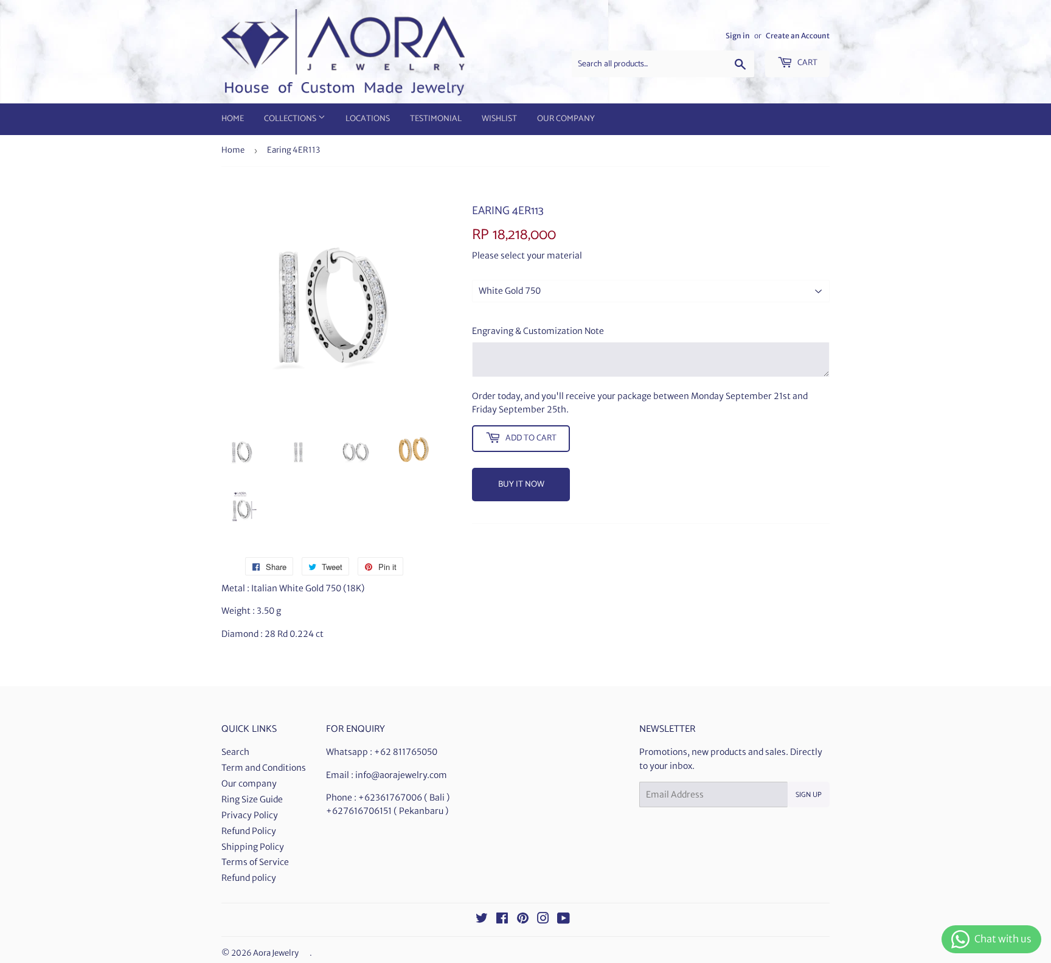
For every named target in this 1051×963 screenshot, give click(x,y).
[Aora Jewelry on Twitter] (482, 919)
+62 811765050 (405, 751)
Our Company (566, 119)
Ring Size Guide (252, 799)
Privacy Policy (249, 815)
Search (235, 751)
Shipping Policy (252, 846)
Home (232, 119)
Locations (367, 119)
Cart (806, 63)
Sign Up (809, 795)
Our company (249, 783)
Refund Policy (248, 831)
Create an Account (798, 35)
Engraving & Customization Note (538, 330)
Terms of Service (255, 862)
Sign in (738, 35)
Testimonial (436, 119)
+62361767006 (390, 797)
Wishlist (499, 119)
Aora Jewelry (276, 953)
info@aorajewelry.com (401, 775)
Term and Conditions (263, 767)
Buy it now (521, 485)
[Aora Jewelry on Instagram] (543, 919)
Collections (291, 119)
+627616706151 (359, 810)
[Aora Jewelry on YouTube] (563, 919)
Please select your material (527, 255)
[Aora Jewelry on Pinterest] (522, 919)
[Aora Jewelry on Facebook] (502, 919)
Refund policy (248, 877)
